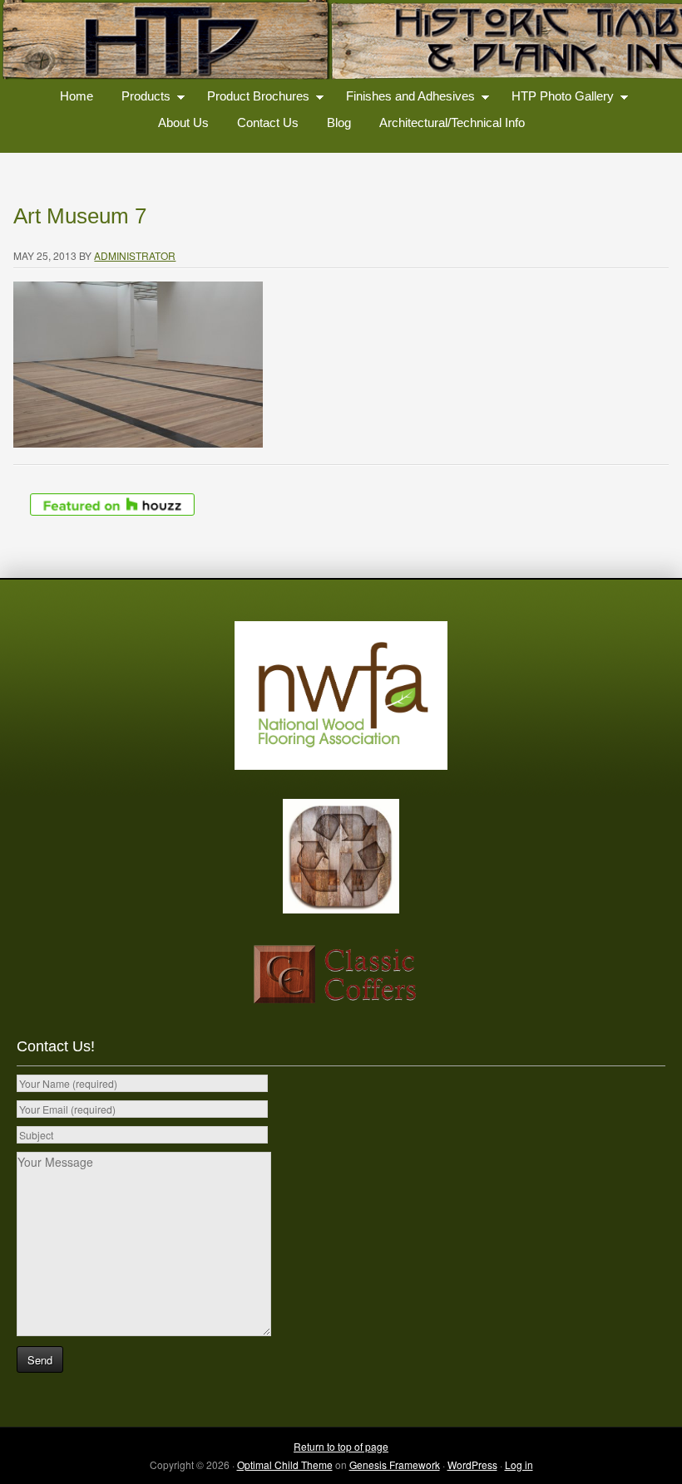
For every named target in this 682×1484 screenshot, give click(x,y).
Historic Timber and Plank (341, 41)
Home (76, 96)
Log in (519, 1464)
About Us (183, 122)
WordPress (472, 1464)
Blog (339, 122)
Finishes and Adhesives (404, 99)
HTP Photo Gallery (556, 99)
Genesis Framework (394, 1464)
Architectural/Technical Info (452, 122)
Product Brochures (252, 99)
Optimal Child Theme (285, 1464)
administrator (134, 255)
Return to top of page (341, 1446)
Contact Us (268, 122)
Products (139, 99)
